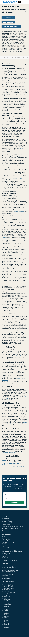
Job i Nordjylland (6, 596)
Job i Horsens (5, 626)
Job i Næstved (5, 627)
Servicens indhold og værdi (9, 542)
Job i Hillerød (5, 620)
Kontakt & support (6, 538)
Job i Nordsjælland (6, 591)
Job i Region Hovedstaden (8, 586)
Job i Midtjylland (6, 599)
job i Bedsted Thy (18, 355)
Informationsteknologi (7, 568)
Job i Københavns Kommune (9, 584)
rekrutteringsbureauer (19, 211)
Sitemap (4, 546)
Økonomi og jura (6, 577)
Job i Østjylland (6, 598)
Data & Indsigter (6, 553)
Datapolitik (4, 543)
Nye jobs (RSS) (5, 547)
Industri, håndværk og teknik (9, 567)
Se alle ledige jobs (8, 17)
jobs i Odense (9, 46)
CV (9, 237)
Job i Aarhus (5, 607)
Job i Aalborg (5, 610)
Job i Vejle (4, 617)
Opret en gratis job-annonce (11, 26)
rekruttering (10, 40)
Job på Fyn (4, 595)
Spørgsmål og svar (6, 554)
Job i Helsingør (5, 624)
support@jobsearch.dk (8, 522)
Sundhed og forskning (7, 574)
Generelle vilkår (6, 540)
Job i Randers (5, 613)
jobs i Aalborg (17, 46)
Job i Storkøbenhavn (7, 589)
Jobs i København (17, 45)
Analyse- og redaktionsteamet (9, 560)
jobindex (4, 460)
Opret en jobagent (8, 22)
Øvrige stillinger (6, 578)
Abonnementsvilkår (6, 539)
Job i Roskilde (5, 619)
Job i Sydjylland (6, 600)
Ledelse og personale (7, 573)
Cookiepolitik (5, 545)
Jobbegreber (5, 557)
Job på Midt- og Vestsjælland (9, 592)
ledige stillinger (19, 36)
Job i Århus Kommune (7, 585)
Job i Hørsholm (5, 623)
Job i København (6, 606)
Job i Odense (5, 609)
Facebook (2, 531)
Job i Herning (5, 621)
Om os (3, 536)
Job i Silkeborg (5, 616)
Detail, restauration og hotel (9, 566)
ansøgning (4, 237)
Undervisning (5, 575)
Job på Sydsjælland (7, 593)
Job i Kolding (5, 614)
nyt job (20, 39)
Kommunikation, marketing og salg (10, 570)
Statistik (4, 556)
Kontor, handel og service (8, 571)
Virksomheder (5, 559)
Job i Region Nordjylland (8, 588)
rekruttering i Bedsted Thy (8, 452)
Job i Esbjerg (5, 612)
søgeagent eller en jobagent (17, 178)
